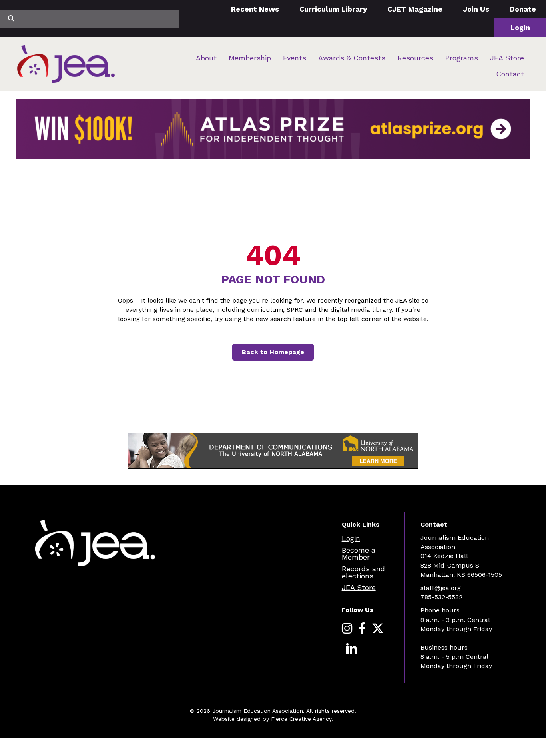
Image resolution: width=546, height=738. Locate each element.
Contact (510, 74)
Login (520, 27)
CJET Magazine (414, 9)
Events (294, 58)
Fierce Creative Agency (301, 719)
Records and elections (363, 572)
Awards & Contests (351, 58)
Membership (250, 58)
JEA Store (507, 58)
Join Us (476, 9)
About (206, 58)
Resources (415, 58)
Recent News (255, 9)
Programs (461, 58)
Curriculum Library (333, 9)
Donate (523, 9)
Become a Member (358, 553)
